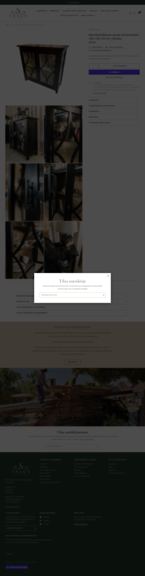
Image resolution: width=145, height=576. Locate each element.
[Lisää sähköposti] (103, 295)
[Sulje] (108, 275)
